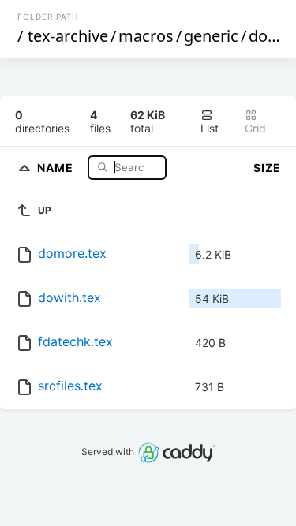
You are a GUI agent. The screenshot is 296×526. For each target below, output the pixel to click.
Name (57, 166)
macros (146, 36)
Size (267, 167)
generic (211, 36)
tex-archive (68, 36)
